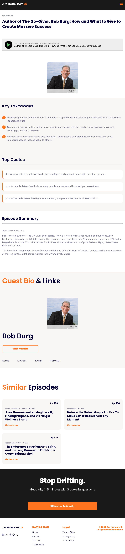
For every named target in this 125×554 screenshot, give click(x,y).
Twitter (38, 361)
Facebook (21, 361)
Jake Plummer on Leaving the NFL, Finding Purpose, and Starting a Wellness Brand (29, 416)
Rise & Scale (116, 529)
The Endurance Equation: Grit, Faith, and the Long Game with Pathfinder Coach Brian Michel (30, 450)
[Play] (9, 45)
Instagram (55, 361)
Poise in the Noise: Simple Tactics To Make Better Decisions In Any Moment (93, 416)
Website (5, 361)
